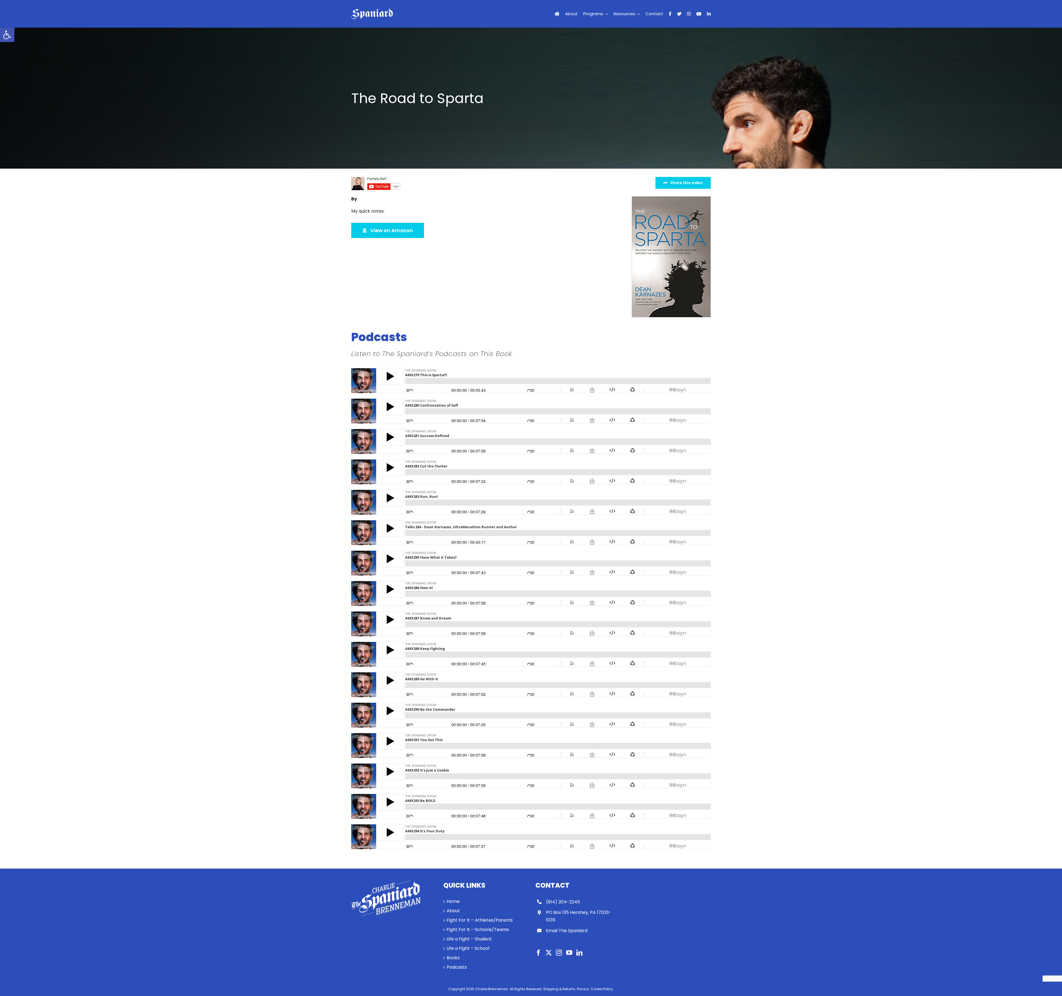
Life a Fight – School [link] (468, 948)
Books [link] (453, 958)
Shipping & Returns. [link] (559, 989)
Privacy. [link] (583, 989)
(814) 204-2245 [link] (563, 902)
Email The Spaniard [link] (566, 930)
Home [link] (453, 901)
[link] (7, 35)
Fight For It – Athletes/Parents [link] (480, 920)
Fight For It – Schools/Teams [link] (478, 929)
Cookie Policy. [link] (602, 989)
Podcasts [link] (457, 967)
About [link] (453, 911)
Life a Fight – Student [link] (469, 939)
